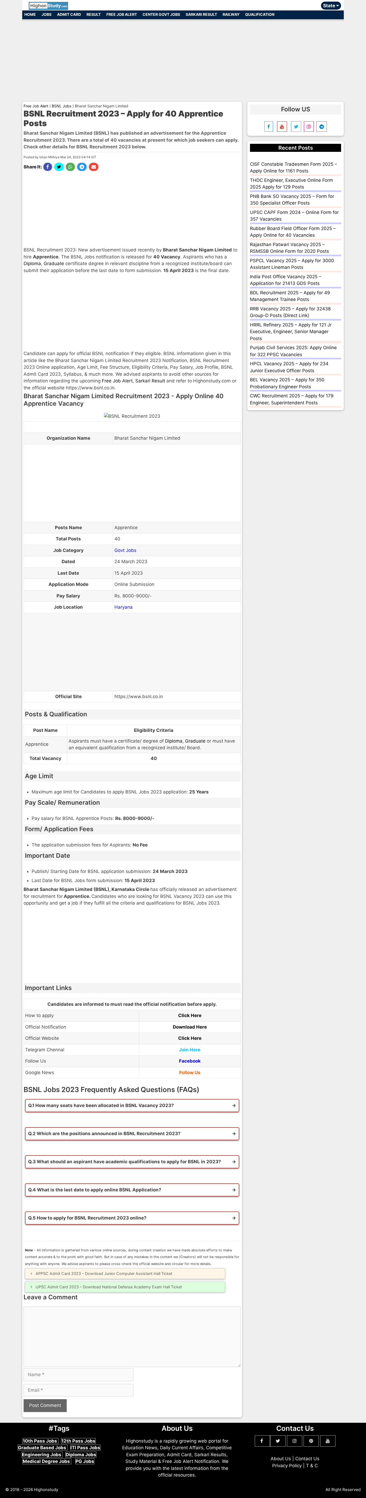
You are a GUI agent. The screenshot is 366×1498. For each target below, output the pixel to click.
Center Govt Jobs (161, 14)
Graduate (54, 263)
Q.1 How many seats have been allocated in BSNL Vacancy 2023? (101, 1105)
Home (30, 14)
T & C (312, 1465)
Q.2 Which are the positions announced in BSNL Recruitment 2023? (104, 1133)
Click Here (189, 1015)
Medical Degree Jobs (47, 1461)
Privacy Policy (287, 1465)
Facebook (190, 1061)
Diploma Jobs (81, 1454)
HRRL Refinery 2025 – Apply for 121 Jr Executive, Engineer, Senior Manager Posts (290, 331)
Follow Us (189, 1072)
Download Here (190, 1027)
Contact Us (307, 1458)
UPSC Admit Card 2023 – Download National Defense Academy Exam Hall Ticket (109, 1287)
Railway (231, 14)
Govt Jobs (125, 550)
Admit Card (69, 14)
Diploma (32, 263)
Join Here (189, 1049)
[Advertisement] (183, 58)
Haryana (123, 607)
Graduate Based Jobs (42, 1447)
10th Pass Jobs (40, 1441)
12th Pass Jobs (78, 1441)
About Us (281, 1458)
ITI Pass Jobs (85, 1447)
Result (94, 14)
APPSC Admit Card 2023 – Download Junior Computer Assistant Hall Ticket (104, 1273)
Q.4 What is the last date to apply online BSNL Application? (94, 1189)
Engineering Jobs (42, 1454)
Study (48, 5)
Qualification (259, 14)
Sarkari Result (201, 14)
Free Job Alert (121, 14)
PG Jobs (85, 1461)
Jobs (46, 14)
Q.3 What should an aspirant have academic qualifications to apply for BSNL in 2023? (124, 1161)
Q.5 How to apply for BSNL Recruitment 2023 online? (87, 1218)
